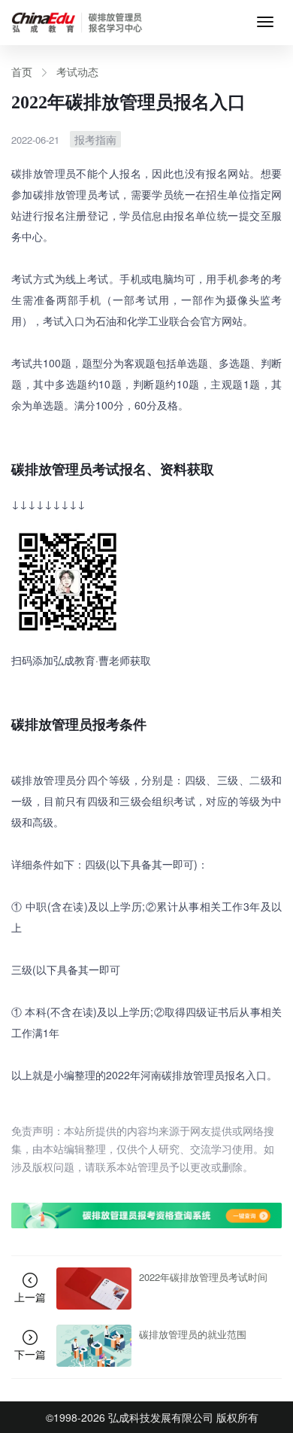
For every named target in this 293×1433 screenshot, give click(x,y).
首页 (21, 71)
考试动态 (77, 71)
